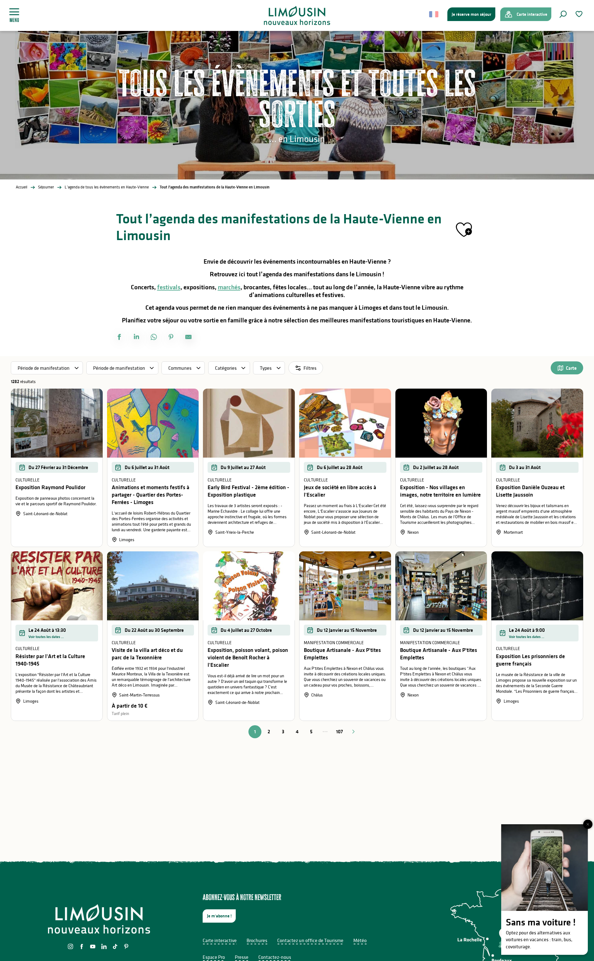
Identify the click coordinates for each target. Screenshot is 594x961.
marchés (229, 287)
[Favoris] (580, 14)
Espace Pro (214, 957)
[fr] (434, 14)
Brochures (257, 940)
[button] (563, 14)
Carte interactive (220, 940)
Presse (241, 957)
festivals (168, 287)
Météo (360, 940)
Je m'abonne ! (219, 916)
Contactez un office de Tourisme (310, 940)
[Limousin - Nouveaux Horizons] (297, 15)
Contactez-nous (274, 957)
